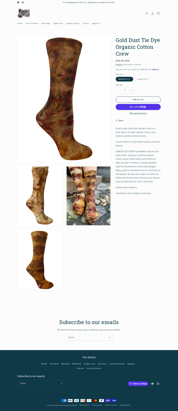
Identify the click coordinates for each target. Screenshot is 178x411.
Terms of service (111, 405)
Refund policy (84, 405)
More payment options (138, 113)
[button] (96, 23)
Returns (80, 368)
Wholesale (76, 364)
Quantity (119, 85)
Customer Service (117, 364)
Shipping (119, 65)
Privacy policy (97, 405)
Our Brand (54, 364)
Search (44, 364)
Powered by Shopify (70, 405)
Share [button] (120, 120)
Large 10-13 (144, 79)
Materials (65, 364)
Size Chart (102, 364)
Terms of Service (94, 368)
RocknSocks (57, 405)
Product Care (89, 364)
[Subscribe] (109, 338)
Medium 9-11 (124, 79)
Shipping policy (125, 405)
